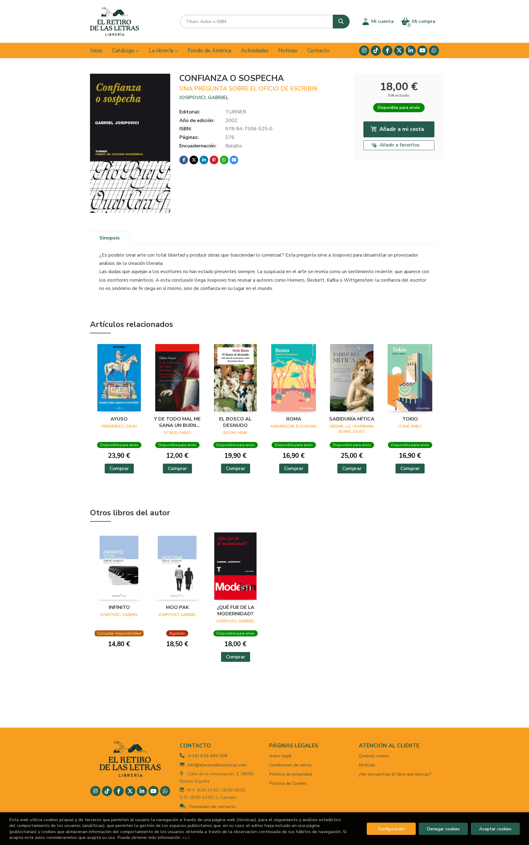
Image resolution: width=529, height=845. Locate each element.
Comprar (119, 468)
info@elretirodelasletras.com (217, 765)
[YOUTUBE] (422, 51)
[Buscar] (341, 21)
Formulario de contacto (212, 806)
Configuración (391, 829)
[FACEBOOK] (387, 51)
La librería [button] (162, 50)
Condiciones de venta (290, 765)
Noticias (367, 765)
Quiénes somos (374, 756)
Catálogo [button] (124, 50)
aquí (186, 837)
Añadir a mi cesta (401, 129)
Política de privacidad (290, 774)
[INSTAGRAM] (364, 51)
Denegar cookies (443, 829)
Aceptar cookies (495, 829)
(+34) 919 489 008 (207, 756)
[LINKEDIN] (411, 51)
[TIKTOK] (376, 51)
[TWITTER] (399, 51)
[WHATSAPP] (434, 51)
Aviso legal (280, 756)
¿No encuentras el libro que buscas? (395, 774)
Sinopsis (109, 238)
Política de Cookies (288, 783)
